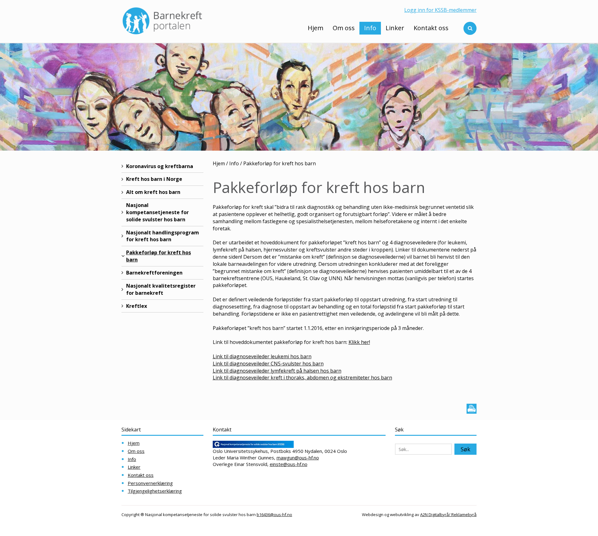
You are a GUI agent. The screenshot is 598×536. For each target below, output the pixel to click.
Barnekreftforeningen (154, 272)
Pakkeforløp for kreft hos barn (158, 256)
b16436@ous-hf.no (274, 514)
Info (370, 28)
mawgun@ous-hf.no (298, 457)
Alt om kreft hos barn (153, 192)
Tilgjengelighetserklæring (155, 491)
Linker (395, 28)
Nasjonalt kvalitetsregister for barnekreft (161, 289)
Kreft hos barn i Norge (154, 179)
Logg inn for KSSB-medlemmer (440, 10)
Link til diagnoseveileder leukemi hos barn (262, 356)
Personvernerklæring (150, 483)
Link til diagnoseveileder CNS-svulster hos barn (268, 363)
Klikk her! (359, 342)
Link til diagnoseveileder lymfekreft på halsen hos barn (277, 370)
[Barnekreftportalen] (162, 21)
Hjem (315, 28)
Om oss (344, 28)
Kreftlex (136, 306)
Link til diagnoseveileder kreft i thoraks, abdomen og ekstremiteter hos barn (302, 377)
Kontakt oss (431, 28)
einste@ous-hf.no (288, 464)
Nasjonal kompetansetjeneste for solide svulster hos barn (157, 212)
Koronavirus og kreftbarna (159, 166)
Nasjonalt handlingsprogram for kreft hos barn (162, 236)
